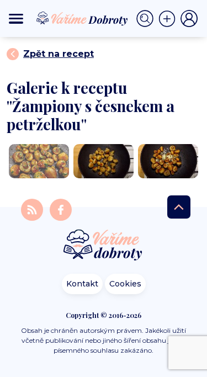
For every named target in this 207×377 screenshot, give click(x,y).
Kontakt (82, 284)
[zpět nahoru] (178, 207)
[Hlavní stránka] (103, 246)
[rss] (33, 209)
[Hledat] (147, 19)
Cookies (125, 284)
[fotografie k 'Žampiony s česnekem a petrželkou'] (39, 161)
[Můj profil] (189, 19)
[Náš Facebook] (61, 209)
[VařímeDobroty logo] (82, 19)
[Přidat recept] (169, 19)
